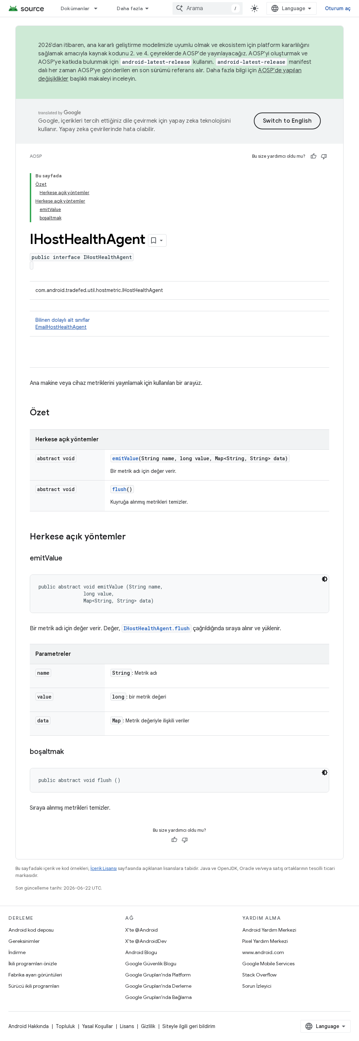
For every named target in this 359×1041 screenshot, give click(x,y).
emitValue (125, 458)
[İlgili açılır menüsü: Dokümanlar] (98, 8)
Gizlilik (148, 1026)
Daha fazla (130, 8)
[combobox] (207, 8)
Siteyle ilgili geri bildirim (188, 1026)
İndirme (17, 952)
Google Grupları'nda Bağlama (158, 997)
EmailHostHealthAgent (61, 327)
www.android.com (263, 952)
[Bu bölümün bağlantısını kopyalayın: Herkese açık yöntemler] (133, 537)
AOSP (36, 156)
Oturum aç (338, 8)
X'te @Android (141, 930)
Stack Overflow (259, 975)
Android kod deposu (31, 930)
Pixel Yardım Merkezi (265, 941)
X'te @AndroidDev (146, 941)
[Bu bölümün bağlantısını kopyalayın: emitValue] (69, 558)
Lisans (127, 1026)
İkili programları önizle (32, 963)
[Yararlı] (313, 156)
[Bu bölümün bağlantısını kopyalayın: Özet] (56, 413)
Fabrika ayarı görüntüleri (35, 975)
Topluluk (65, 1026)
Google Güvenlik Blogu (150, 963)
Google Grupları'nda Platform (158, 975)
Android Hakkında (28, 1026)
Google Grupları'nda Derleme (158, 986)
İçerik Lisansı (103, 868)
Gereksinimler (24, 941)
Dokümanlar (75, 8)
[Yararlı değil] (324, 156)
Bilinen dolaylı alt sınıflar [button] (62, 323)
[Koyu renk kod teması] (324, 579)
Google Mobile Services (268, 963)
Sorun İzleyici (256, 986)
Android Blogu (141, 952)
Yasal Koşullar (97, 1026)
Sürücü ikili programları (33, 986)
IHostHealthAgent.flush (156, 628)
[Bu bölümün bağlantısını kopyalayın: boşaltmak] (71, 752)
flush (119, 489)
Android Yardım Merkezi (269, 930)
